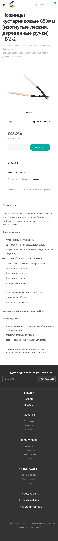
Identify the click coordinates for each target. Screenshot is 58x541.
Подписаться (46, 379)
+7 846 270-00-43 (29, 494)
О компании (29, 421)
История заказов (29, 479)
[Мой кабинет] (47, 4)
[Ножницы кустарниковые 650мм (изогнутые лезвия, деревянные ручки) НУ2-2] (29, 87)
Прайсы (29, 405)
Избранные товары (29, 483)
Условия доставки (29, 454)
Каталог (29, 393)
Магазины (29, 446)
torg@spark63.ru (31, 500)
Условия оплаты (29, 450)
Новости (29, 425)
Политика (29, 458)
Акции (29, 399)
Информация (29, 440)
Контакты (29, 430)
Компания (29, 415)
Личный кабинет (29, 469)
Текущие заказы (29, 475)
